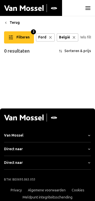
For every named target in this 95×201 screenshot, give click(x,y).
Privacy (16, 190)
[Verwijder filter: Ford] (50, 37)
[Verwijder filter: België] (74, 37)
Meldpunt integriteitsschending (47, 197)
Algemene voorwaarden (47, 190)
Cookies (78, 190)
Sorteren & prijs (77, 51)
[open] (88, 8)
